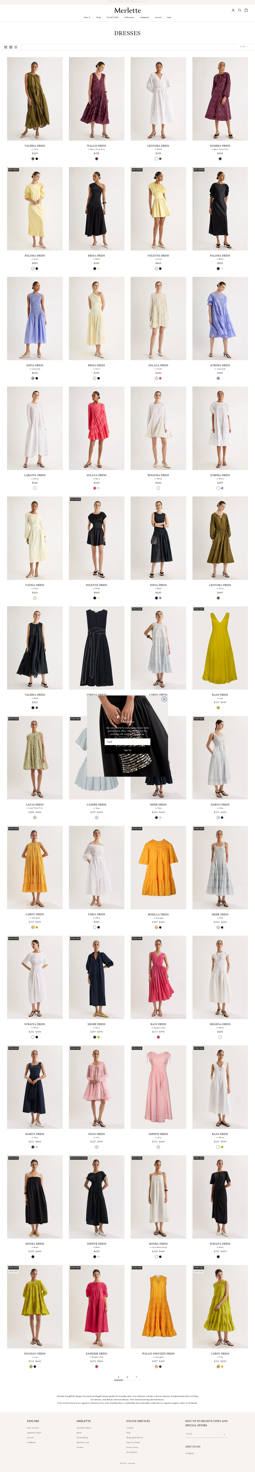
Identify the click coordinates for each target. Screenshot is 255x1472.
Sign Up (127, 750)
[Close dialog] (164, 699)
